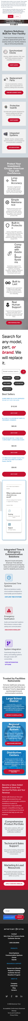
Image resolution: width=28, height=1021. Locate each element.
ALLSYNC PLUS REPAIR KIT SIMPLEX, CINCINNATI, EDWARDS (13, 419)
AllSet (17, 377)
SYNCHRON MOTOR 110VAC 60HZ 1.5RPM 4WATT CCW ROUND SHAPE (13, 439)
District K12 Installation (14, 715)
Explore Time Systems (13, 597)
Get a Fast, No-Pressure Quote (14, 936)
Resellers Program (14, 975)
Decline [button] (17, 16)
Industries (14, 986)
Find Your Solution (14, 322)
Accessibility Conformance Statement (14, 1008)
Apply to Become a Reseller (14, 883)
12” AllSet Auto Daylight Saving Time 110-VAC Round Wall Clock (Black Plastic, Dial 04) (13, 459)
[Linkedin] (21, 996)
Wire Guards (7, 383)
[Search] (23, 372)
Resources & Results (14, 968)
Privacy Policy (14, 1015)
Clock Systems (14, 953)
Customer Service (14, 938)
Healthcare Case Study (14, 743)
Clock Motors (19, 383)
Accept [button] (10, 16)
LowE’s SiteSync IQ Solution (14, 771)
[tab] (11, 24)
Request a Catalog (14, 970)
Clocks (14, 957)
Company (14, 983)
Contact (14, 934)
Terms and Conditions (14, 1013)
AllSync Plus (7, 389)
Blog (14, 988)
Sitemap (14, 1010)
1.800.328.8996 (14, 943)
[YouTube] (16, 996)
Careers (14, 990)
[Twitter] (7, 996)
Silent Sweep (7, 377)
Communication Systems (14, 955)
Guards (14, 959)
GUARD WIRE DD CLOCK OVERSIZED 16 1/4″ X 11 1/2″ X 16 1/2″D (13, 399)
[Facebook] (11, 996)
